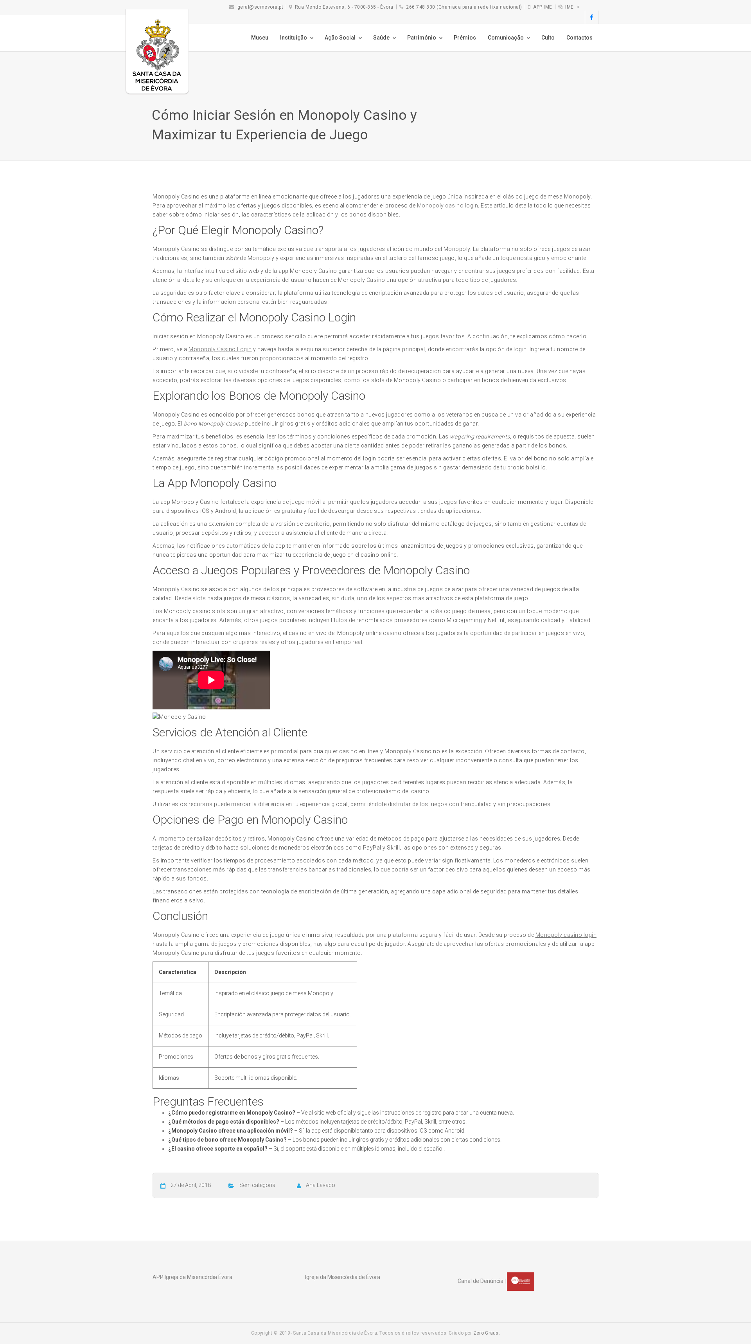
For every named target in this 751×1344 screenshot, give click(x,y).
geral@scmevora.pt (260, 7)
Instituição (293, 37)
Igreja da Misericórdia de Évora (342, 1277)
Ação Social (340, 37)
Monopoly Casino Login (220, 349)
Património (421, 37)
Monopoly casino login (447, 205)
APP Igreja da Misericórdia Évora (192, 1277)
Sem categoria (257, 1185)
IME (569, 7)
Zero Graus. (486, 1333)
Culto (548, 37)
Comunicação (506, 37)
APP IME (542, 7)
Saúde (381, 37)
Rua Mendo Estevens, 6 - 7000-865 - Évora (344, 7)
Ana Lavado (320, 1185)
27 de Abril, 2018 (191, 1185)
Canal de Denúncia (480, 1281)
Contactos (579, 37)
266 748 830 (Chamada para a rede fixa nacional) (464, 7)
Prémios (465, 37)
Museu (259, 37)
